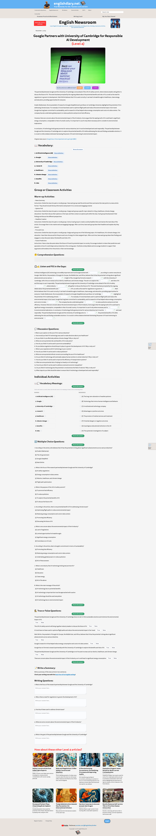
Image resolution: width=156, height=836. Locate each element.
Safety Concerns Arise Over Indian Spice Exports (41, 769)
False (42, 622)
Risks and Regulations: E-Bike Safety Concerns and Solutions (66, 770)
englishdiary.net (67, 3)
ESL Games (64, 10)
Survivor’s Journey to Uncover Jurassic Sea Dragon (89, 805)
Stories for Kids (74, 10)
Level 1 (80, 88)
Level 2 (87, 88)
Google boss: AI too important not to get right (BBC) (61, 139)
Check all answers (78, 269)
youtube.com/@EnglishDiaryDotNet (85, 825)
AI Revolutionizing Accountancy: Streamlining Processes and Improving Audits (88, 771)
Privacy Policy (49, 821)
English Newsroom (53, 10)
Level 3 (95, 88)
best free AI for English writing (65, 675)
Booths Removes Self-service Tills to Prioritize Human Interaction (113, 806)
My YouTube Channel (108, 16)
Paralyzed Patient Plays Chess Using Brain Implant (41, 805)
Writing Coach (78, 16)
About (89, 10)
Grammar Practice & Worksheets (47, 16)
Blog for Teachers (38, 821)
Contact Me (37, 14)
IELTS (83, 10)
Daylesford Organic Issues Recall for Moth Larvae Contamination (112, 770)
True (36, 622)
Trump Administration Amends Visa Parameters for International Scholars (66, 806)
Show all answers (78, 149)
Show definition (58, 153)
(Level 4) (78, 43)
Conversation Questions (40, 10)
